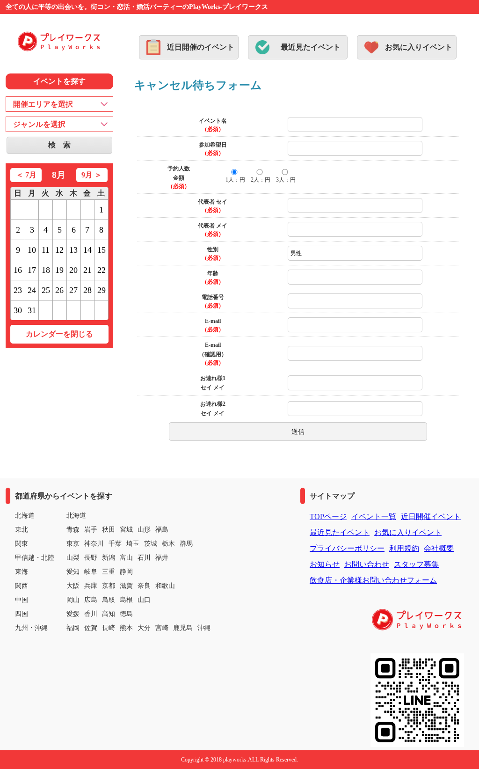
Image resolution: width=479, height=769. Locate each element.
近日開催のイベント (200, 47)
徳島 (126, 613)
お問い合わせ (366, 564)
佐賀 (90, 627)
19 (59, 270)
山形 (144, 529)
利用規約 (404, 548)
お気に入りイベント (418, 47)
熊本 (126, 627)
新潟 (108, 557)
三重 (108, 571)
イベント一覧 (373, 516)
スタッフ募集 (416, 564)
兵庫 (90, 585)
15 (101, 250)
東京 (73, 543)
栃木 (168, 543)
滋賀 (126, 585)
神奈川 (94, 543)
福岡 (73, 627)
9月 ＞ (91, 175)
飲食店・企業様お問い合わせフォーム (373, 580)
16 (18, 270)
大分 (144, 627)
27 (73, 290)
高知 (108, 613)
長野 (90, 557)
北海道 (76, 515)
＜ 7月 (26, 175)
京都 (108, 585)
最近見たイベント (311, 47)
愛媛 (73, 613)
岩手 (90, 529)
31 (32, 310)
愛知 (73, 571)
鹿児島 (183, 627)
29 (101, 290)
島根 (126, 599)
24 (32, 290)
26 (59, 290)
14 (87, 250)
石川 (144, 557)
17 (32, 270)
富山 (126, 557)
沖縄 (203, 627)
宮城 (126, 529)
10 (32, 250)
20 (73, 270)
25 (46, 290)
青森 (73, 529)
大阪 (73, 585)
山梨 (73, 557)
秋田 (108, 529)
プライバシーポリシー (347, 548)
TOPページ (328, 516)
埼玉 (132, 543)
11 (46, 250)
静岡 (126, 571)
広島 (90, 599)
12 (59, 250)
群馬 (186, 543)
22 (101, 270)
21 (87, 270)
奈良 (144, 585)
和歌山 (165, 585)
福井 (161, 557)
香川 (90, 613)
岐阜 (90, 571)
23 (18, 290)
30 (18, 310)
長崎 (108, 627)
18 (46, 270)
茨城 (150, 543)
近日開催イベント (431, 516)
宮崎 (161, 627)
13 (73, 250)
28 (87, 290)
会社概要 (439, 548)
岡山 (73, 599)
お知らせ (325, 564)
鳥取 (108, 599)
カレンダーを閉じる (59, 334)
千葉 (115, 543)
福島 (161, 529)
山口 (144, 599)
